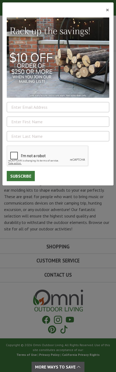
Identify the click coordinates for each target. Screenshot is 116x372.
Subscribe (20, 176)
